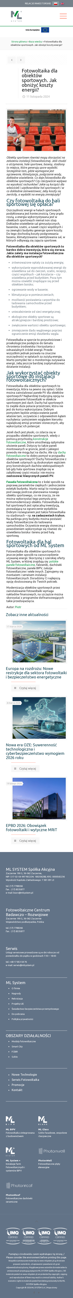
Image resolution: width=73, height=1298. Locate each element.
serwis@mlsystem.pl (23, 965)
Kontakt (17, 1090)
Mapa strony (52, 1288)
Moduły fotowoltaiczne (24, 1041)
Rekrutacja (17, 998)
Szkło (15, 1056)
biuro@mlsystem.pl (23, 892)
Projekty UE (18, 1003)
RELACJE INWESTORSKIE (38, 3)
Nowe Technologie (24, 1074)
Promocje (18, 1084)
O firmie (16, 988)
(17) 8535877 (17, 889)
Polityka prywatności (22, 1019)
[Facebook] (34, 1292)
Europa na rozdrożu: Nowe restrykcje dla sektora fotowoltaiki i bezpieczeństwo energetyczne (36, 672)
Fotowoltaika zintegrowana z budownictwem (20, 1132)
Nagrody (16, 993)
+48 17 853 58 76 (18, 962)
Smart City (17, 1046)
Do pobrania (18, 1014)
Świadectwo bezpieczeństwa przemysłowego (35, 1009)
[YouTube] (39, 1292)
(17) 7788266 (16, 886)
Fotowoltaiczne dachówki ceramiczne (19, 1198)
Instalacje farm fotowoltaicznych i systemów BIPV (15, 1165)
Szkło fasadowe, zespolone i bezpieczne (52, 1132)
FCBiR (15, 1051)
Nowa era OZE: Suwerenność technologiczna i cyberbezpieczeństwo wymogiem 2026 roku (35, 751)
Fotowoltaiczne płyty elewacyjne (49, 1163)
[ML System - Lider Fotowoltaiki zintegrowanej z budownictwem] (16, 16)
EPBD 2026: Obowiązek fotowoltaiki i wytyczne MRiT (31, 827)
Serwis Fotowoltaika (25, 1079)
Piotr (18, 607)
